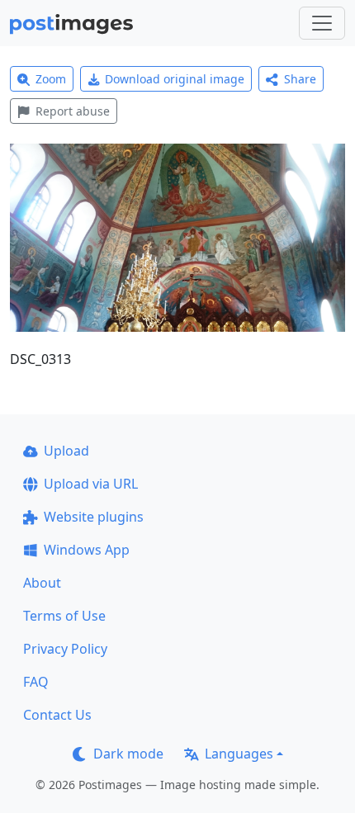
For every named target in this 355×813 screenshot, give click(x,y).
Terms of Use (64, 616)
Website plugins (94, 517)
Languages (239, 753)
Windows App (87, 550)
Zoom (51, 79)
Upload (66, 451)
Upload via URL (91, 484)
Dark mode (128, 753)
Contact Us (57, 715)
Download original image (174, 79)
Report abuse (73, 111)
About (42, 583)
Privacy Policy (65, 649)
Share (300, 79)
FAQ (36, 682)
